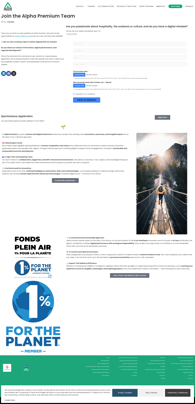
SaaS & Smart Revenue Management (100, 369)
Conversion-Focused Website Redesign (128, 366)
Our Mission (134, 375)
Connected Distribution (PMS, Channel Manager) (97, 366)
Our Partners (162, 375)
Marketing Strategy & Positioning (185, 357)
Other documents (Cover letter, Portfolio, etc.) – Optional (92, 82)
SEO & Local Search (105, 360)
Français (189, 6)
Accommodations (106, 6)
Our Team (190, 375)
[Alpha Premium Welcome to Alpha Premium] (8, 6)
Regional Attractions (126, 6)
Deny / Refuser (151, 393)
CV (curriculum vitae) (80, 71)
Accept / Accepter (125, 393)
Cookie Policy (10, 400)
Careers (163, 378)
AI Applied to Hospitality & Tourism (129, 369)
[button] (84, 6)
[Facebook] (8, 73)
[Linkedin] (3, 73)
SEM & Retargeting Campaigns (158, 360)
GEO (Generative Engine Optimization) (128, 357)
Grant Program (146, 6)
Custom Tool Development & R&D (185, 369)
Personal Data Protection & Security (101, 372)
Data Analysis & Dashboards (186, 360)
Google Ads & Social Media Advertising (128, 360)
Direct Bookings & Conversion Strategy (156, 363)
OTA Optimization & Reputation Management (182, 363)
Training (91, 6)
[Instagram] (13, 73)
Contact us (190, 378)
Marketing (162, 357)
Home (3, 22)
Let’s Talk (175, 6)
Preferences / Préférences (178, 393)
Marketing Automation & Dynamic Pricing (155, 369)
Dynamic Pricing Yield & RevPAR (129, 363)
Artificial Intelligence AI (187, 366)
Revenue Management (103, 363)
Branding (163, 366)
